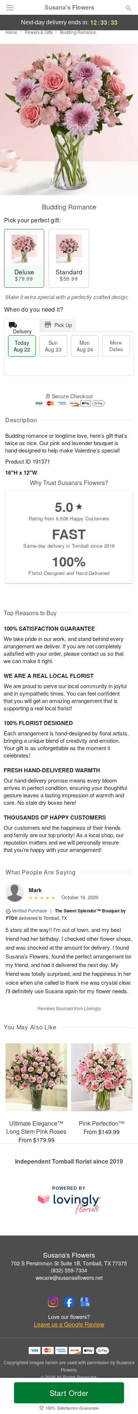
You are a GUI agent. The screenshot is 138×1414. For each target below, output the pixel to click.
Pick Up (63, 325)
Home (11, 32)
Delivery (22, 329)
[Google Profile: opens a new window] (85, 1302)
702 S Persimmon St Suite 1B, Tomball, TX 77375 (69, 1263)
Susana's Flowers (69, 7)
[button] (122, 1397)
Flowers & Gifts (39, 32)
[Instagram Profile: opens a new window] (53, 1302)
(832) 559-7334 (69, 1270)
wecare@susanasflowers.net (69, 1277)
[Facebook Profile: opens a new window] (69, 1302)
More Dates (116, 346)
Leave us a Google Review (69, 1324)
